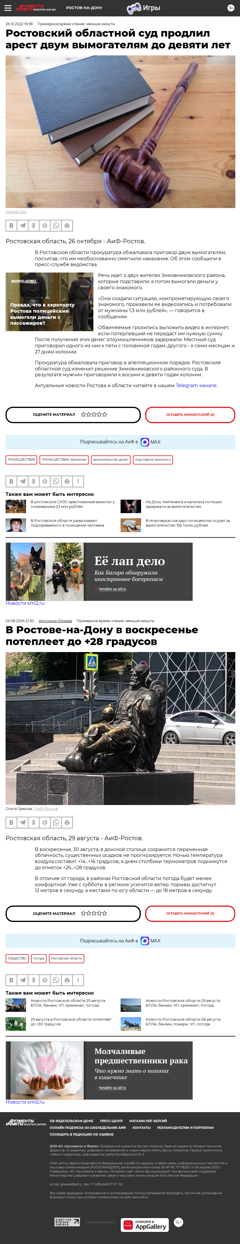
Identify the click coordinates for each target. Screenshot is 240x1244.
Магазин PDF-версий (148, 1121)
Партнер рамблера (100, 1222)
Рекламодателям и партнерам (185, 1128)
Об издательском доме (71, 1121)
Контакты (141, 1128)
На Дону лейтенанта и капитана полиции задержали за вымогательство (184, 504)
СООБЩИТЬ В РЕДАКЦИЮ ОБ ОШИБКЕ (82, 1134)
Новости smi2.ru (25, 603)
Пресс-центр (111, 1121)
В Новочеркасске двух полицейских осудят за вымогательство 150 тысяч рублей (188, 522)
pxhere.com (16, 212)
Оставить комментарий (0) (190, 415)
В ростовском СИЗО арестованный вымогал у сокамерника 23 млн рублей (73, 504)
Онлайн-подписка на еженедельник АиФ (88, 1128)
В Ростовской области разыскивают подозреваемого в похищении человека (67, 522)
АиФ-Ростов (46, 808)
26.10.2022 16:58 (19, 24)
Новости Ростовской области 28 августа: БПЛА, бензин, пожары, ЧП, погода (183, 1021)
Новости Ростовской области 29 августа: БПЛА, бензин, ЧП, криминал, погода (68, 1003)
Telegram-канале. (197, 385)
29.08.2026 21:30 (20, 621)
